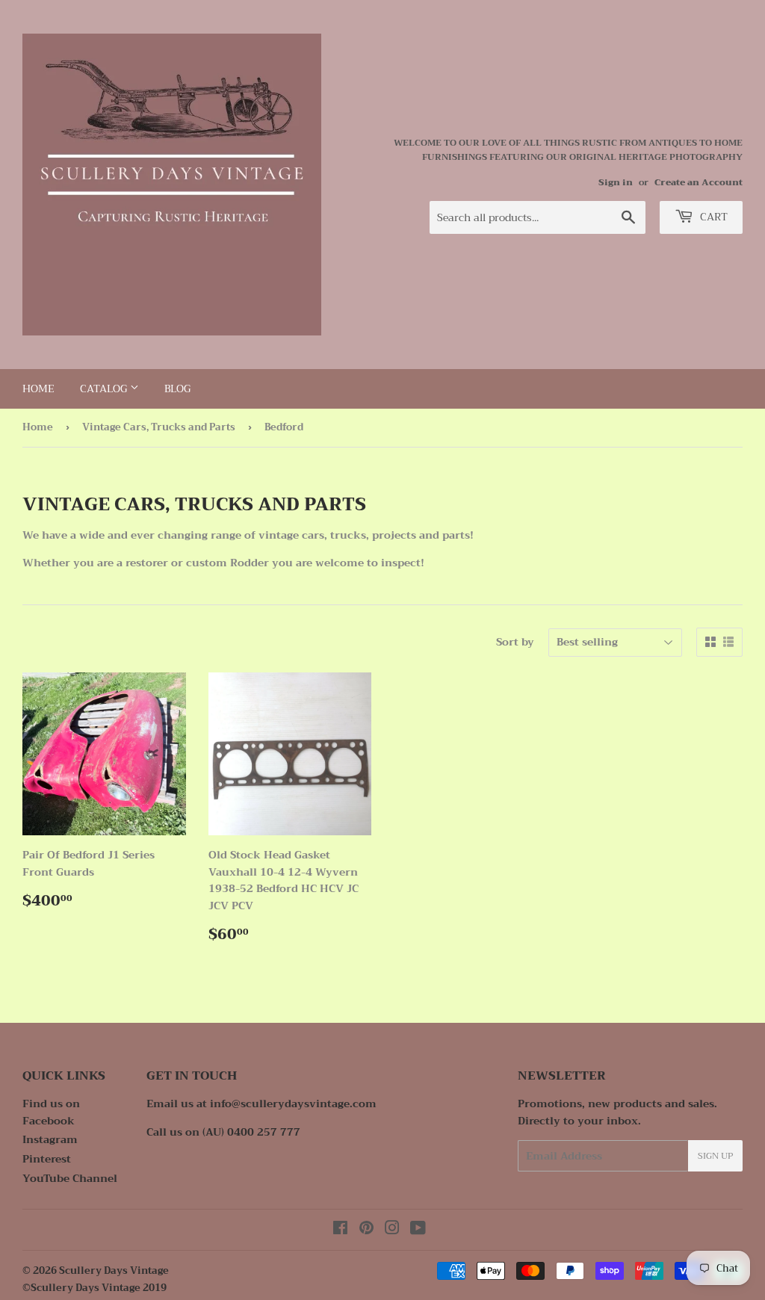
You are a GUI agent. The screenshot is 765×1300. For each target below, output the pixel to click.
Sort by (515, 642)
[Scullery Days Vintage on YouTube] (418, 1230)
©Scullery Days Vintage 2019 (94, 1287)
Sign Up (715, 1155)
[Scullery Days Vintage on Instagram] (392, 1230)
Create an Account (698, 182)
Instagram (50, 1139)
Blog (177, 388)
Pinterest (46, 1159)
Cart (712, 217)
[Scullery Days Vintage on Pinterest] (366, 1230)
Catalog (105, 388)
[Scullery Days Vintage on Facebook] (340, 1230)
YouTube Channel (69, 1178)
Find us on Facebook (51, 1112)
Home (38, 388)
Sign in (615, 182)
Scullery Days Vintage (114, 1270)
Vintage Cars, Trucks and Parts (158, 427)
